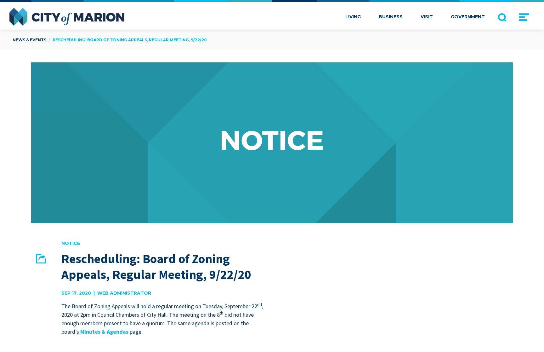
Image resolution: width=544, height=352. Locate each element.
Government (468, 17)
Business (391, 17)
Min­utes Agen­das (104, 331)
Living (353, 17)
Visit (427, 17)
